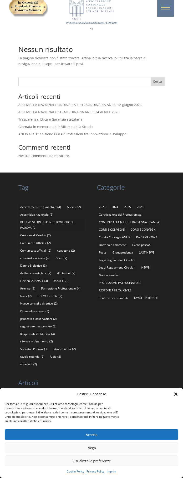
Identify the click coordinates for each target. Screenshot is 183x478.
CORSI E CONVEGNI (112, 230)
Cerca (157, 81)
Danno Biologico (33, 266)
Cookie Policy (75, 471)
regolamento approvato (38, 326)
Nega (91, 447)
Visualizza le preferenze (91, 460)
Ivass (26, 296)
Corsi (61, 258)
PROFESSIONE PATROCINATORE (120, 283)
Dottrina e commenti (112, 245)
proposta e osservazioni (38, 319)
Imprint (111, 471)
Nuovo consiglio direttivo (39, 303)
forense (27, 288)
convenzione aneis (35, 258)
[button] (175, 394)
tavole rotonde (32, 357)
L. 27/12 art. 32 (50, 296)
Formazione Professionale (61, 288)
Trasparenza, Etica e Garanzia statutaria (50, 119)
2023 (102, 207)
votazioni (28, 364)
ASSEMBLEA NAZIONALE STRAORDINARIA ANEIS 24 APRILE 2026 (68, 112)
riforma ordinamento (36, 341)
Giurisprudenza (122, 252)
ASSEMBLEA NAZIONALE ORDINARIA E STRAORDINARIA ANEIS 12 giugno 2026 (80, 104)
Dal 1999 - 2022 (146, 237)
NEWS (145, 267)
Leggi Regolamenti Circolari (117, 260)
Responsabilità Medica (37, 334)
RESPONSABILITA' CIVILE (115, 290)
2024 (115, 207)
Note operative (109, 275)
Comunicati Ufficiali (35, 243)
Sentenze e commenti (113, 298)
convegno (66, 251)
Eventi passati (141, 245)
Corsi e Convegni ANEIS (114, 237)
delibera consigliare (35, 273)
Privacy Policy (95, 471)
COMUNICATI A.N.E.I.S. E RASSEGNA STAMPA (129, 222)
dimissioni (66, 273)
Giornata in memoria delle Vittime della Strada (55, 126)
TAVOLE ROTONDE (146, 298)
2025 (127, 207)
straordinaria (65, 349)
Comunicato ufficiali (35, 251)
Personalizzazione (34, 311)
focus (60, 281)
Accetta (91, 434)
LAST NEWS (146, 252)
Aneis (74, 207)
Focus (103, 252)
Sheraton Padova (34, 349)
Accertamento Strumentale (40, 207)
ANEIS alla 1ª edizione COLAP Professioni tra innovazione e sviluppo (72, 134)
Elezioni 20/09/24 (34, 281)
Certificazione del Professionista (120, 215)
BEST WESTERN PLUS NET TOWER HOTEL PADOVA (47, 225)
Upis (55, 357)
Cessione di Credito (35, 235)
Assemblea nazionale (36, 215)
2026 (140, 207)
